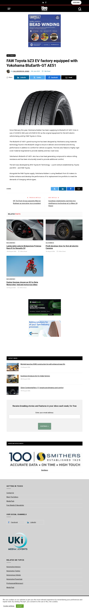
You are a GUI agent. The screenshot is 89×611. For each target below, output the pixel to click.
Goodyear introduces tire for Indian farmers (35, 376)
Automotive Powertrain (14, 579)
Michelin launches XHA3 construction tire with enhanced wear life (43, 364)
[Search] (79, 8)
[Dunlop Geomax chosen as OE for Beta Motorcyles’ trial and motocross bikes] (25, 266)
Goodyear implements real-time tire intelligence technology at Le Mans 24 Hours (62, 203)
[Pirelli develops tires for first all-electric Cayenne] (64, 229)
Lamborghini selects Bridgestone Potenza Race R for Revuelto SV (24, 247)
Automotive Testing (13, 571)
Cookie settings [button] (8, 606)
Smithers (44, 470)
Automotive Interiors (14, 567)
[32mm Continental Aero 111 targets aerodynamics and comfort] (13, 391)
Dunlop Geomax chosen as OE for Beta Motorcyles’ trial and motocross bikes (22, 283)
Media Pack (10, 501)
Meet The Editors (12, 497)
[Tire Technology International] (45, 8)
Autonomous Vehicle (14, 575)
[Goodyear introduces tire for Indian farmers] (13, 379)
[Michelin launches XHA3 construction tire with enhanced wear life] (13, 367)
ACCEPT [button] (19, 606)
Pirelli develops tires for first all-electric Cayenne (62, 247)
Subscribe (76, 2)
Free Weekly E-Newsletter (15, 505)
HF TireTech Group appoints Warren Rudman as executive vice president (27, 202)
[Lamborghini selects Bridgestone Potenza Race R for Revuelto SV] (25, 229)
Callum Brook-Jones (21, 71)
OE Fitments (11, 55)
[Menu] (9, 8)
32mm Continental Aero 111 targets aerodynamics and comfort (42, 388)
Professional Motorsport (15, 583)
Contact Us (10, 493)
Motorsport (11, 243)
